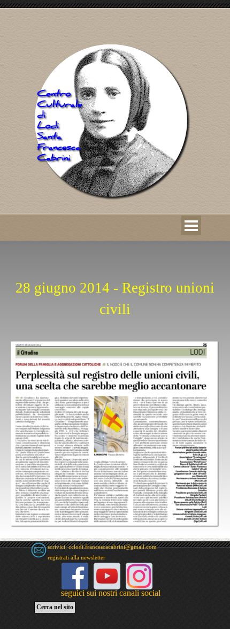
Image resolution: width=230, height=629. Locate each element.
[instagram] (139, 576)
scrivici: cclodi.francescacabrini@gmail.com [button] (102, 547)
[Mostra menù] (191, 225)
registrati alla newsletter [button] (76, 558)
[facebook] (75, 576)
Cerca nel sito (54, 607)
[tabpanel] (115, 285)
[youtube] (107, 576)
